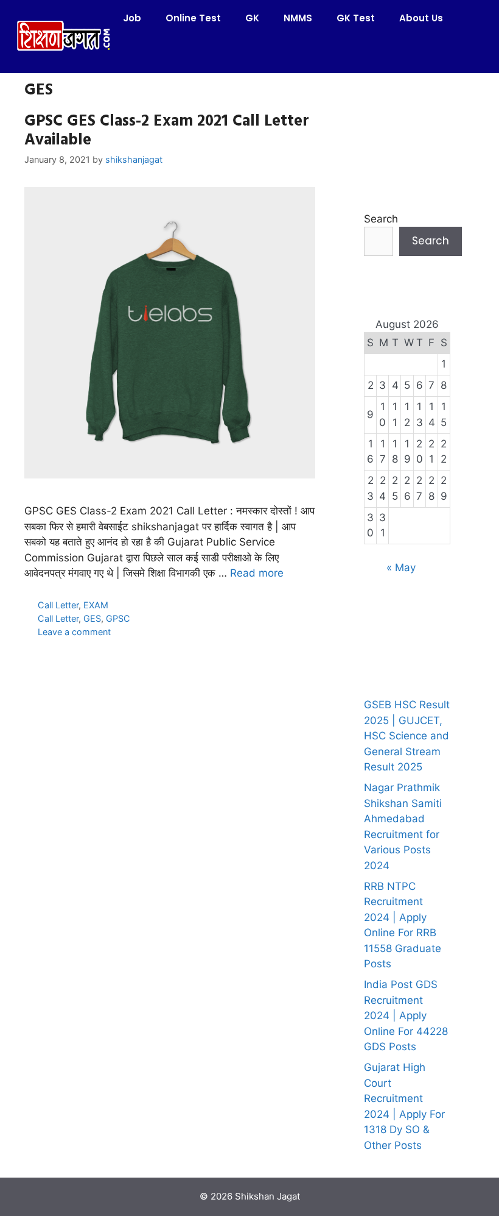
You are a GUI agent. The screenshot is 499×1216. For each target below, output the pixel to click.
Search (381, 219)
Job (132, 18)
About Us (421, 18)
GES (92, 618)
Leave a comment (74, 632)
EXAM (95, 605)
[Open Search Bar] (129, 55)
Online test (193, 18)
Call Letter (58, 605)
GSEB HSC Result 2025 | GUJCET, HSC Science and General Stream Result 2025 (407, 736)
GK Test (356, 18)
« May (401, 567)
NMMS (298, 18)
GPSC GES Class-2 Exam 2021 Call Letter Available (166, 129)
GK (252, 18)
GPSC (118, 618)
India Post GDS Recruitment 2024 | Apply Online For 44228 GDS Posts (406, 1015)
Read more (257, 573)
